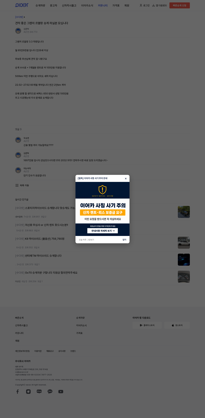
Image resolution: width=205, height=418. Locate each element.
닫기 (124, 239)
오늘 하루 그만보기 (86, 239)
